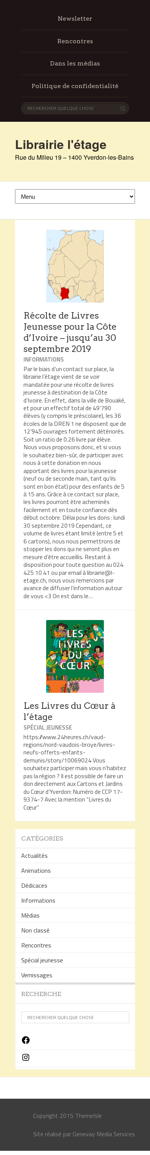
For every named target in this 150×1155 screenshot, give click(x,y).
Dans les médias (75, 63)
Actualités (34, 855)
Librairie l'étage (61, 144)
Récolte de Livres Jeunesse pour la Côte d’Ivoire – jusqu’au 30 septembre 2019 (70, 332)
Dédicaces (34, 885)
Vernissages (36, 975)
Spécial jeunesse (47, 727)
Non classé (35, 930)
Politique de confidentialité (75, 86)
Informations (43, 359)
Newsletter (75, 18)
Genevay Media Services (104, 1134)
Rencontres (75, 41)
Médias (30, 915)
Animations (36, 870)
